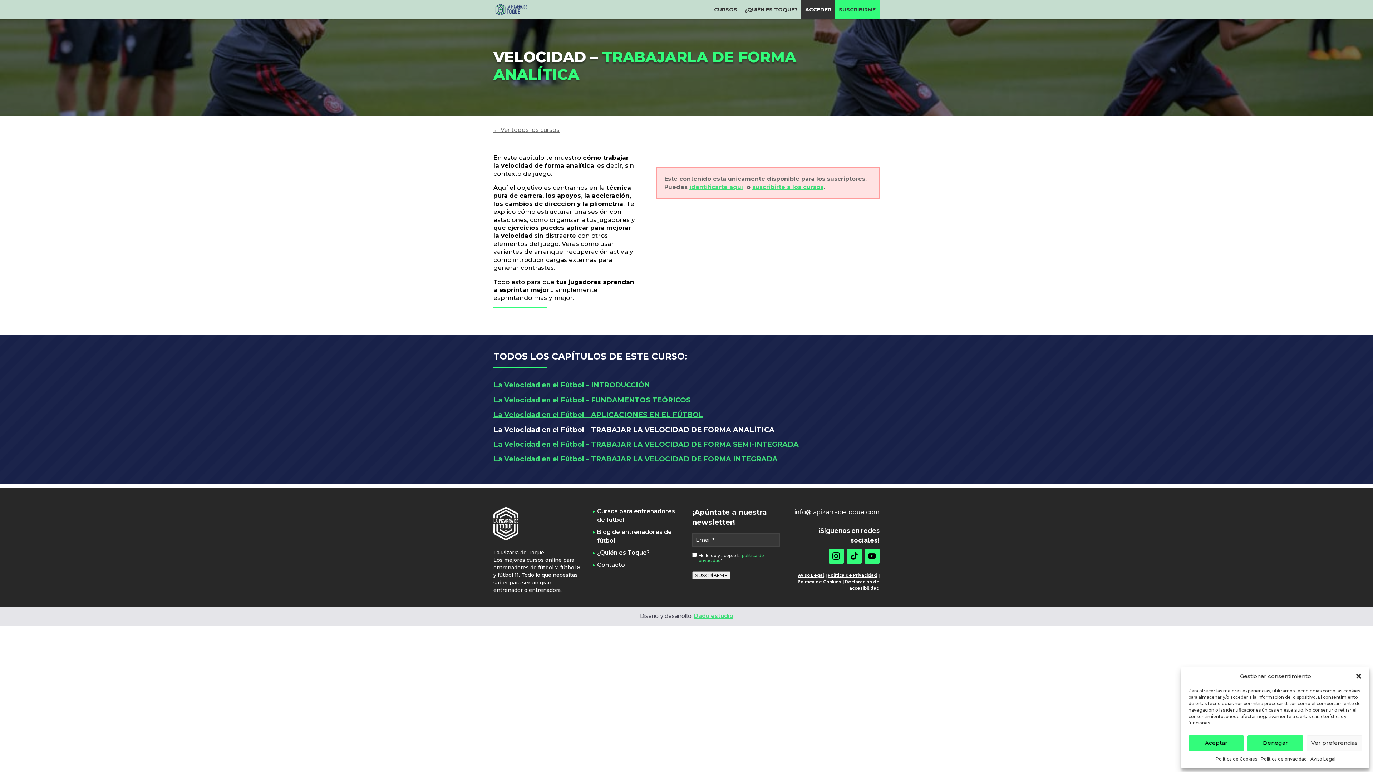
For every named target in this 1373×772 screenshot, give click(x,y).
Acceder (818, 9)
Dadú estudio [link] (713, 616)
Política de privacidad (1284, 759)
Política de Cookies (1236, 759)
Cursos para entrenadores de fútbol (636, 515)
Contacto (611, 564)
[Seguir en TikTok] (854, 556)
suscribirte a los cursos (787, 187)
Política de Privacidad (852, 575)
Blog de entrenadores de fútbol (634, 536)
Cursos (725, 9)
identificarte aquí (716, 187)
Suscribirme (857, 9)
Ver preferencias (1334, 742)
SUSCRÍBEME (711, 575)
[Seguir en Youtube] (872, 556)
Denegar (1275, 742)
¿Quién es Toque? (771, 9)
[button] (1358, 676)
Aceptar (1216, 742)
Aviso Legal (1322, 759)
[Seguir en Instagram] (836, 556)
